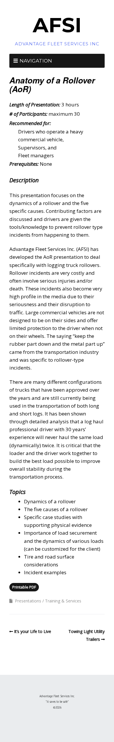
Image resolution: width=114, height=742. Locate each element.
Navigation (36, 61)
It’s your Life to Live (32, 631)
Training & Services (63, 601)
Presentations (28, 601)
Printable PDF (24, 587)
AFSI (57, 25)
